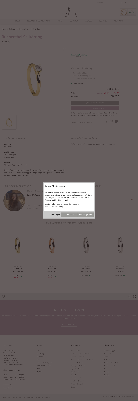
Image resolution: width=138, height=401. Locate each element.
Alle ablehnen (69, 215)
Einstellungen (54, 215)
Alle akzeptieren (85, 215)
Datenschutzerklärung (54, 206)
